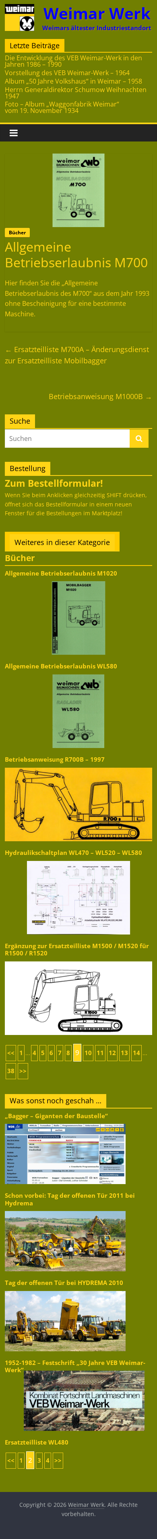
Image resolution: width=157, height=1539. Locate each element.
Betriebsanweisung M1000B (100, 396)
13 (124, 1053)
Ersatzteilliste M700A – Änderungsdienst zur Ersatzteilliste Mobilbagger (77, 355)
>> (23, 1071)
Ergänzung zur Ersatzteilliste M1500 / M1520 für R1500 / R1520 (77, 949)
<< (10, 1053)
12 (112, 1053)
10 (88, 1053)
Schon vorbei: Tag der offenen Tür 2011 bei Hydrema (70, 1199)
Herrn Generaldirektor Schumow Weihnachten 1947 (76, 92)
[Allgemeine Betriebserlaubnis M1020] (79, 580)
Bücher (17, 232)
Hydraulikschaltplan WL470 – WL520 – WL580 (73, 852)
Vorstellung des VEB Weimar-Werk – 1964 (67, 72)
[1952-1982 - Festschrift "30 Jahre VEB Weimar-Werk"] (84, 1370)
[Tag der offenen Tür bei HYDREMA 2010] (65, 1290)
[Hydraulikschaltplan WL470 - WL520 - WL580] (79, 860)
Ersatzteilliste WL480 (36, 1442)
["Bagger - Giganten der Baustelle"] (65, 1123)
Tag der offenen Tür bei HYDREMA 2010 (64, 1283)
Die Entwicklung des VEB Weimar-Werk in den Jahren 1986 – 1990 (73, 61)
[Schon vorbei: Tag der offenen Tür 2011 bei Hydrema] (65, 1210)
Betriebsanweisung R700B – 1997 (55, 759)
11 (100, 1053)
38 (10, 1071)
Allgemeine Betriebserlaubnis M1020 (61, 573)
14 (136, 1053)
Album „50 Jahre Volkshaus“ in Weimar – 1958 (73, 81)
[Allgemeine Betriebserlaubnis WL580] (79, 674)
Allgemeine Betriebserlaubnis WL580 (61, 666)
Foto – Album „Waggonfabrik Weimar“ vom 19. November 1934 (62, 107)
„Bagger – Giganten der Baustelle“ (56, 1116)
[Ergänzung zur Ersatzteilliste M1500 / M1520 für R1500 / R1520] (79, 961)
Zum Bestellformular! (54, 483)
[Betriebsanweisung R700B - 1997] (79, 767)
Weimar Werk (97, 13)
